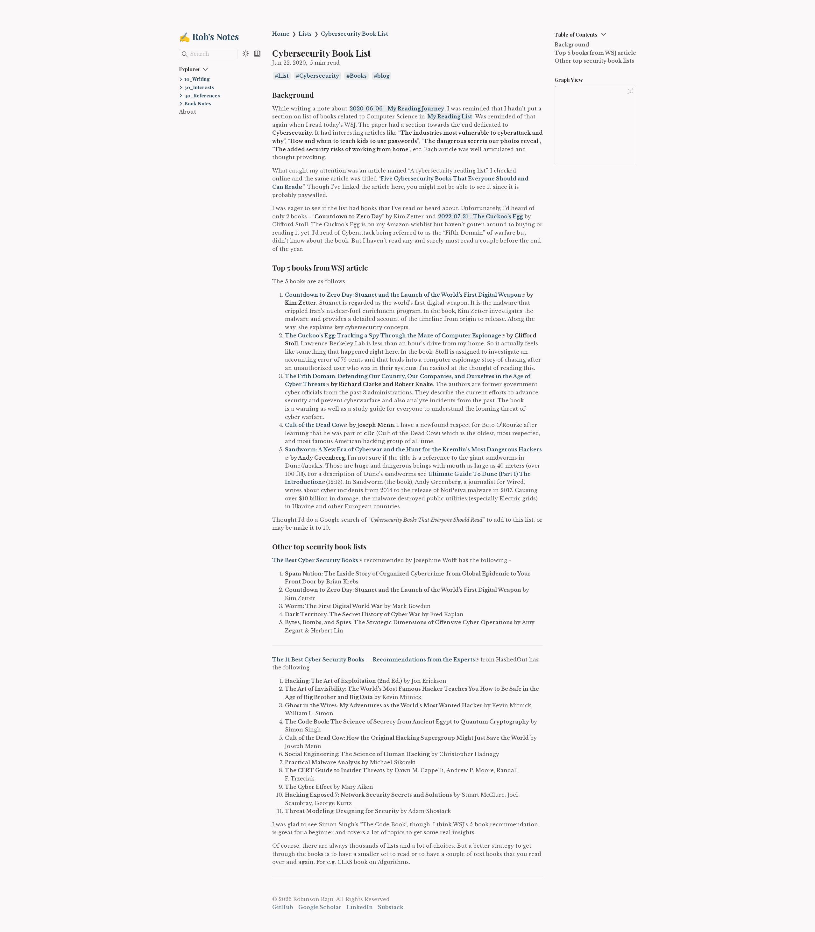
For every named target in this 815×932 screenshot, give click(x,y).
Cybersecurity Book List (354, 34)
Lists (305, 34)
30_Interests (199, 87)
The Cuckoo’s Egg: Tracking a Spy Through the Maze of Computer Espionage (393, 335)
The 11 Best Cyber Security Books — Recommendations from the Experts (373, 659)
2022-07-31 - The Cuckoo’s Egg (480, 216)
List (283, 76)
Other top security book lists (594, 61)
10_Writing (197, 79)
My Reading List (449, 116)
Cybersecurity (319, 76)
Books (358, 76)
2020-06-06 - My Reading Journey (397, 108)
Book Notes (197, 103)
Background (572, 44)
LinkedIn (360, 907)
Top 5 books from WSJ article (595, 53)
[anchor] (319, 95)
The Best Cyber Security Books (315, 560)
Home (280, 34)
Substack (390, 907)
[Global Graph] (630, 91)
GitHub (282, 907)
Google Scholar (320, 907)
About (187, 112)
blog (383, 76)
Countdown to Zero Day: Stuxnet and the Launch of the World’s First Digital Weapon (403, 295)
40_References (202, 95)
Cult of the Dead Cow (314, 425)
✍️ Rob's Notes (209, 36)
